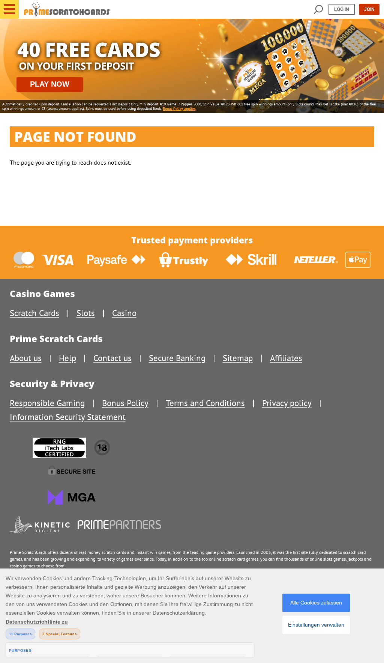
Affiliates (286, 357)
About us (26, 357)
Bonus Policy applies (179, 108)
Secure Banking (177, 357)
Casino (124, 313)
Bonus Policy (125, 403)
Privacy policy (287, 403)
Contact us (112, 357)
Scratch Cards (34, 313)
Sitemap (238, 357)
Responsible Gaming (47, 403)
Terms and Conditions (205, 403)
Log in (341, 9)
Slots (85, 313)
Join (369, 9)
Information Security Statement (68, 416)
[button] (9, 9)
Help (67, 357)
